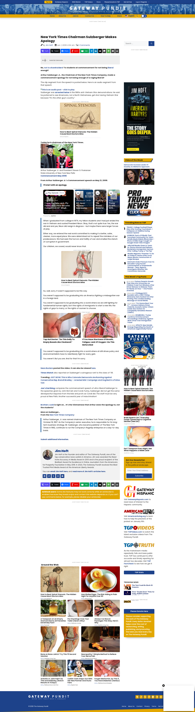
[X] (145, 697)
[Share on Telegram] (91, 51)
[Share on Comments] (104, 51)
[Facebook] (149, 697)
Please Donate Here (139, 611)
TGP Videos (89, 2)
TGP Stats (139, 572)
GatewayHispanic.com (138, 499)
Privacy (147, 706)
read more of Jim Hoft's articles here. (89, 471)
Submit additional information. (55, 439)
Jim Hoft (61, 451)
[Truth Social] (137, 697)
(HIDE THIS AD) (102, 21)
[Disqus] (80, 530)
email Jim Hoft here (59, 471)
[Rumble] (153, 697)
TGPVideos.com (135, 532)
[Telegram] (157, 697)
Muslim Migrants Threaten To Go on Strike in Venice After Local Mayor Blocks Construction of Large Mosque (141, 256)
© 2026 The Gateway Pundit (38, 706)
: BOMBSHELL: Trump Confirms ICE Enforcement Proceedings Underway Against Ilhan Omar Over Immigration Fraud (140, 318)
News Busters (47, 368)
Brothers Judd (47, 404)
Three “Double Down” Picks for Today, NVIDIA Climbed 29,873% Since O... (143, 593)
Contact (139, 706)
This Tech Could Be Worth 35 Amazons (142, 586)
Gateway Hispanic (61, 2)
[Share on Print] (117, 51)
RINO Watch (76, 2)
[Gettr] (141, 697)
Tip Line (48, 2)
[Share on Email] (113, 51)
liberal (111, 67)
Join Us (75, 16)
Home (52, 16)
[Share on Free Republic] (100, 51)
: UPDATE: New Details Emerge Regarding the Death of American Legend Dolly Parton (140, 327)
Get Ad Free (128, 2)
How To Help (106, 16)
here (93, 368)
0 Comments (84, 45)
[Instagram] (161, 697)
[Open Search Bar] (137, 16)
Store (98, 2)
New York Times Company (62, 415)
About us (131, 706)
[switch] (144, 16)
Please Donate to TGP (112, 2)
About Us (62, 16)
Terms (154, 706)
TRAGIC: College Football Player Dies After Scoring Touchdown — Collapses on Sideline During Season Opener (140, 230)
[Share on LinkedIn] (96, 51)
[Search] (151, 43)
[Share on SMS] (108, 51)
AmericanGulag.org (137, 516)
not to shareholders (53, 67)
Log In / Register (141, 2)
